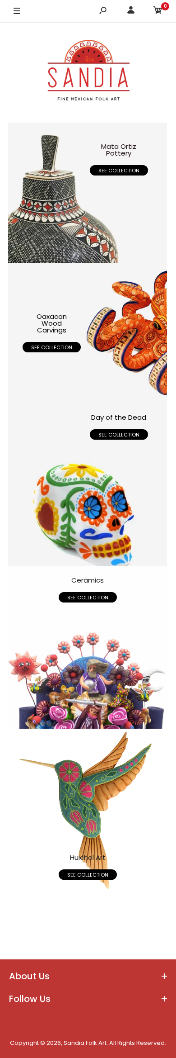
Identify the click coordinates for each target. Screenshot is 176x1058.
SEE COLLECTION (118, 170)
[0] (157, 11)
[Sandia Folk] (88, 72)
